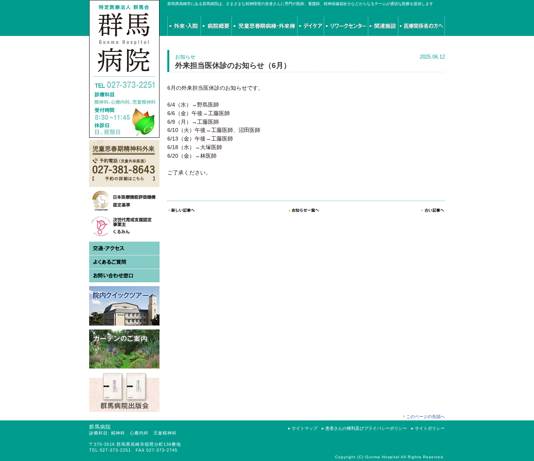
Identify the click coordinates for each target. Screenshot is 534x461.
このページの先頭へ (425, 416)
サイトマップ (304, 428)
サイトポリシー (430, 428)
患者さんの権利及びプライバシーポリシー (366, 428)
